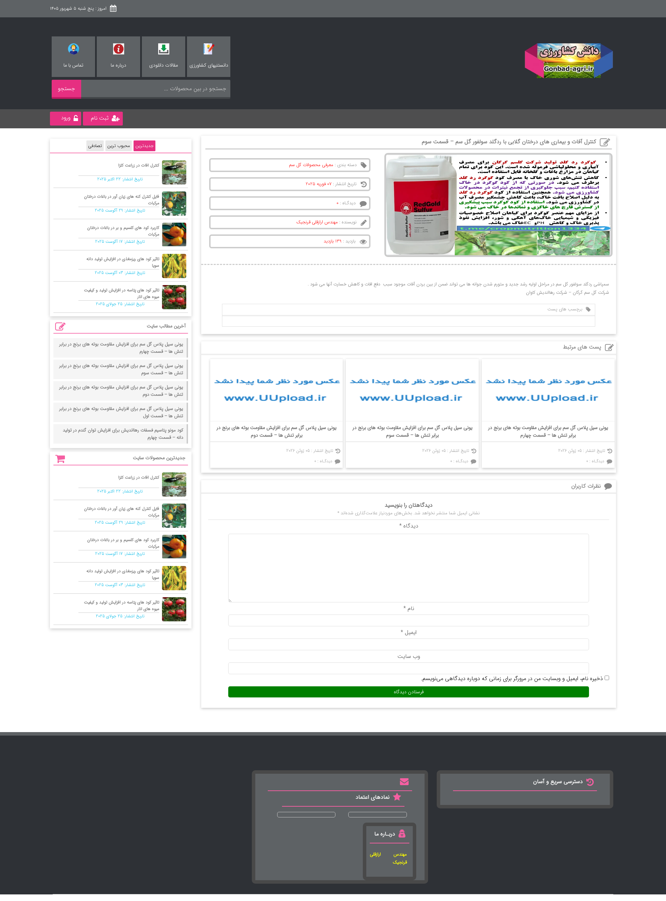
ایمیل (409, 632)
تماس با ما (73, 65)
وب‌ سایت (409, 656)
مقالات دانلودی (163, 65)
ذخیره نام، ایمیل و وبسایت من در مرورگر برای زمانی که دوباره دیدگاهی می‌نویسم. (512, 678)
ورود (65, 117)
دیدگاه (408, 526)
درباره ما (118, 65)
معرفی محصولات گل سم (311, 165)
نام (408, 608)
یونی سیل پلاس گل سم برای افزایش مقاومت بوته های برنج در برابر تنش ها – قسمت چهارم (548, 431)
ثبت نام (100, 118)
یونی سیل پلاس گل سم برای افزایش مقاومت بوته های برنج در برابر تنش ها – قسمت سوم (412, 431)
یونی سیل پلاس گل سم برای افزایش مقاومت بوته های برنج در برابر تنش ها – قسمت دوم (276, 431)
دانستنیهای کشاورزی (208, 65)
